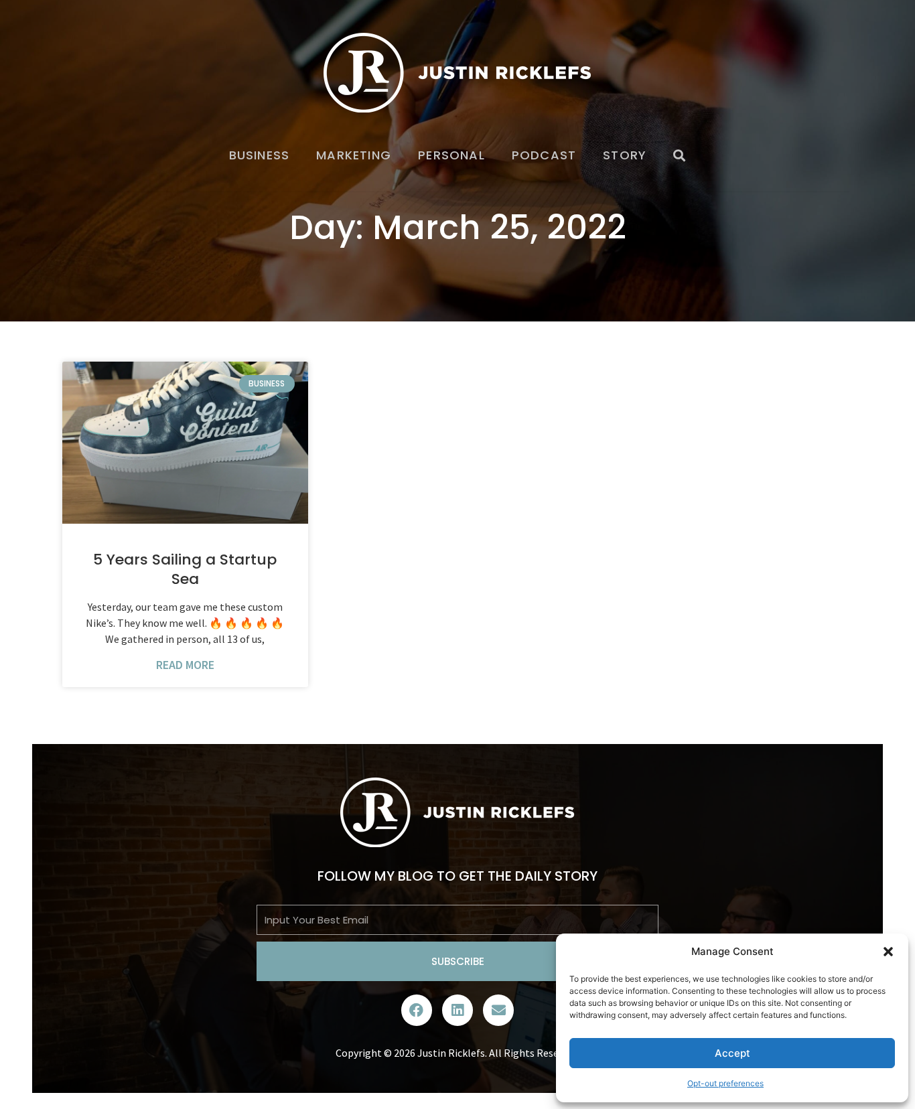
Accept (732, 1053)
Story (624, 155)
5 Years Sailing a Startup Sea (185, 569)
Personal (451, 155)
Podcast (544, 155)
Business (259, 155)
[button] (888, 951)
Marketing (353, 155)
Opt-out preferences (725, 1083)
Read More (185, 664)
